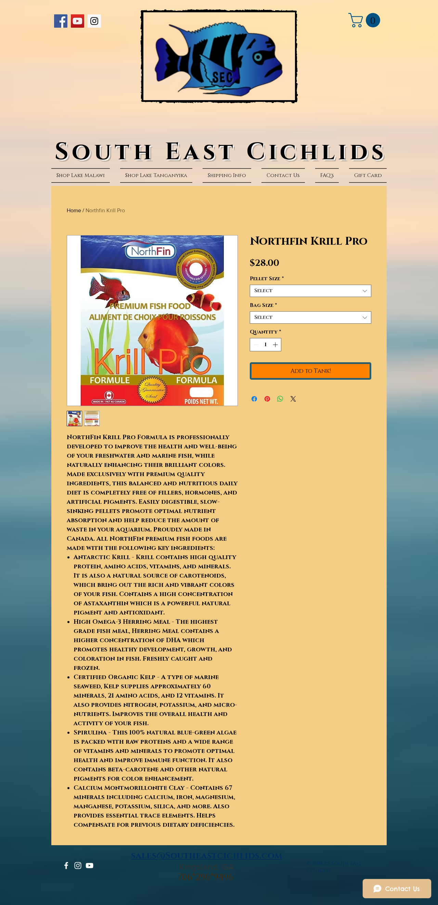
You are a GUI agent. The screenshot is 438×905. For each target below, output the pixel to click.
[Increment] (276, 344)
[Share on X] (293, 399)
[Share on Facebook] (254, 399)
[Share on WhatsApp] (280, 399)
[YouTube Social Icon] (77, 21)
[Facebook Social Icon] (60, 21)
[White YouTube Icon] (89, 865)
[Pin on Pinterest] (267, 399)
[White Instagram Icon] (77, 865)
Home (74, 210)
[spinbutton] (265, 344)
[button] (366, 20)
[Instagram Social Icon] (94, 21)
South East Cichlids (221, 152)
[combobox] (310, 291)
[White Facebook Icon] (66, 865)
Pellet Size (267, 279)
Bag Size (263, 305)
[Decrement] (255, 344)
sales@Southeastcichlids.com (206, 856)
